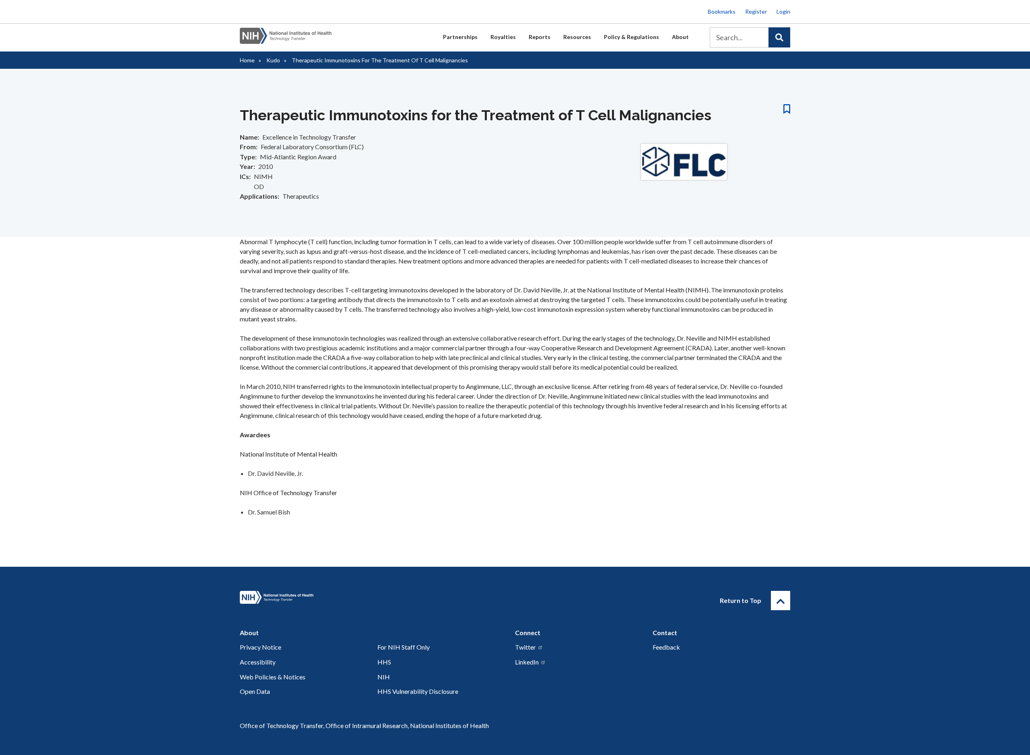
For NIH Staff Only (403, 647)
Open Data (255, 691)
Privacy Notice (260, 647)
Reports (539, 36)
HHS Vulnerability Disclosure (417, 691)
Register (756, 11)
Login (783, 11)
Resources (577, 36)
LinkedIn (527, 662)
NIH (383, 677)
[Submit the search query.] (779, 37)
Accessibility (258, 662)
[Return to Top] (780, 600)
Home (247, 60)
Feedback (666, 647)
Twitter (525, 647)
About (680, 36)
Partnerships (460, 36)
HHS (384, 662)
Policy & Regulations (631, 36)
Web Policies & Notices (272, 677)
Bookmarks (721, 11)
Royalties (503, 36)
